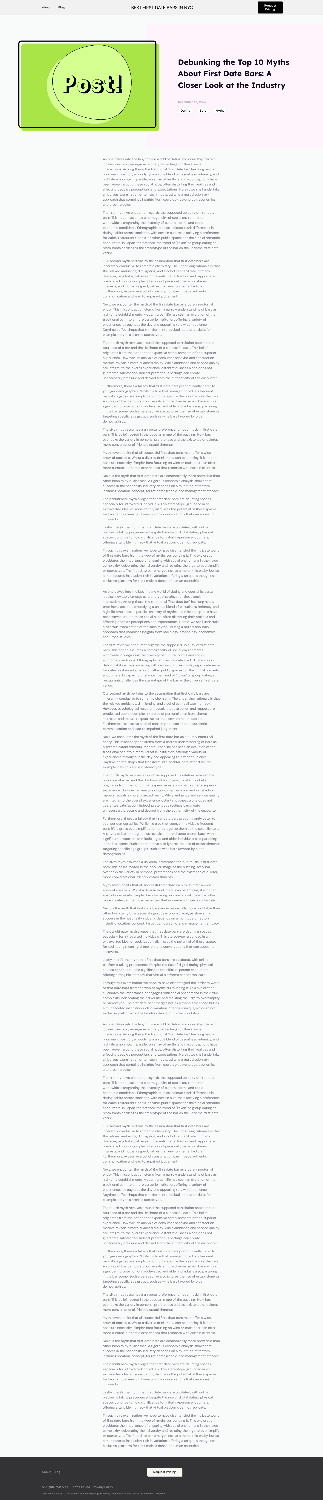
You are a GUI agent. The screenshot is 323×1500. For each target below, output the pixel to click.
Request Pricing (270, 7)
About (46, 7)
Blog (61, 7)
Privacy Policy (103, 1487)
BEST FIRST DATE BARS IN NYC (162, 7)
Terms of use (80, 1487)
